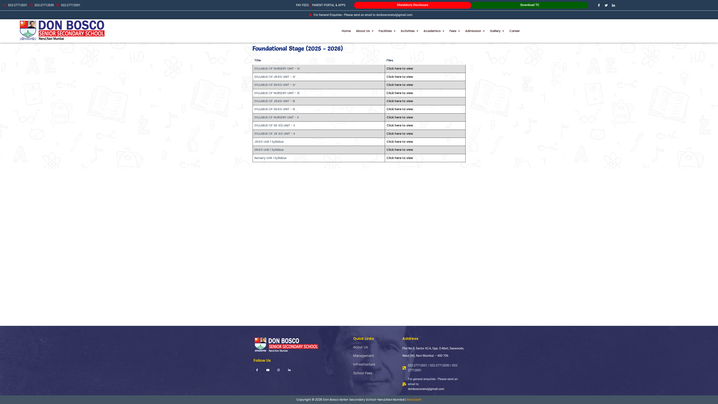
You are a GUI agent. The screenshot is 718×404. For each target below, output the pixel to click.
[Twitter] (606, 5)
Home (346, 31)
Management (363, 356)
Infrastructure (364, 364)
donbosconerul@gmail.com (426, 389)
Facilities (385, 31)
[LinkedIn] (613, 5)
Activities (408, 31)
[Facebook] (599, 5)
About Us (363, 31)
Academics (432, 31)
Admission (473, 31)
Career (514, 31)
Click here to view (399, 68)
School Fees (362, 373)
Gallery (495, 31)
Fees (452, 31)
